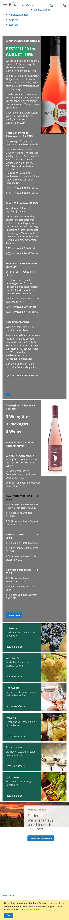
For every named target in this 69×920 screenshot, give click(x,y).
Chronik (13, 19)
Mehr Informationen (30, 909)
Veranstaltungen (18, 14)
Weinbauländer (42, 9)
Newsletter (9, 895)
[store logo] (21, 4)
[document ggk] (35, 910)
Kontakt (13, 24)
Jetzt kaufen (14, 615)
